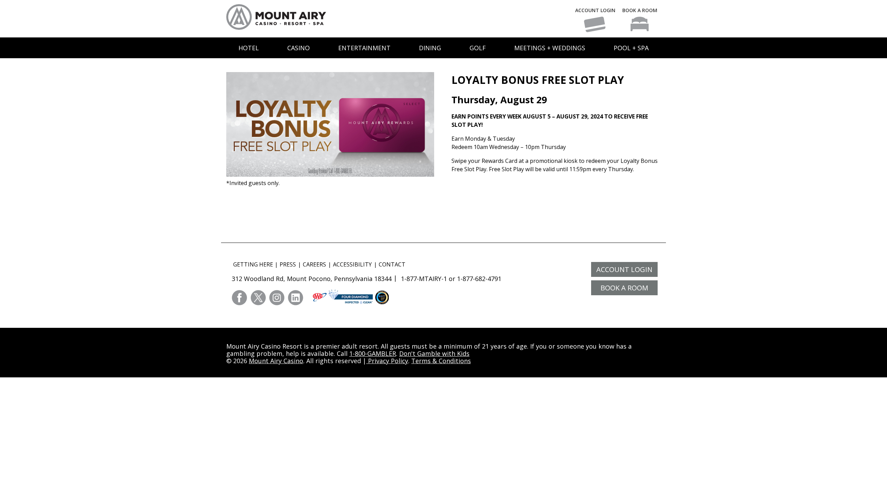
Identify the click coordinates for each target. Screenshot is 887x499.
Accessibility (352, 264)
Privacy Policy (387, 361)
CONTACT (392, 264)
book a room (624, 287)
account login (624, 269)
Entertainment (364, 48)
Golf (477, 48)
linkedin (295, 297)
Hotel (248, 48)
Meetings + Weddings (549, 48)
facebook (239, 297)
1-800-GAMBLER (372, 353)
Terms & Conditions (441, 361)
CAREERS (314, 264)
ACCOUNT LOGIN (595, 10)
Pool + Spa (631, 48)
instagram (276, 297)
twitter (258, 297)
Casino (298, 48)
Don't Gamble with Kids (434, 353)
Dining (430, 48)
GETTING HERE (253, 264)
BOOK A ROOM (639, 10)
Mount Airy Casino (276, 361)
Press (288, 264)
